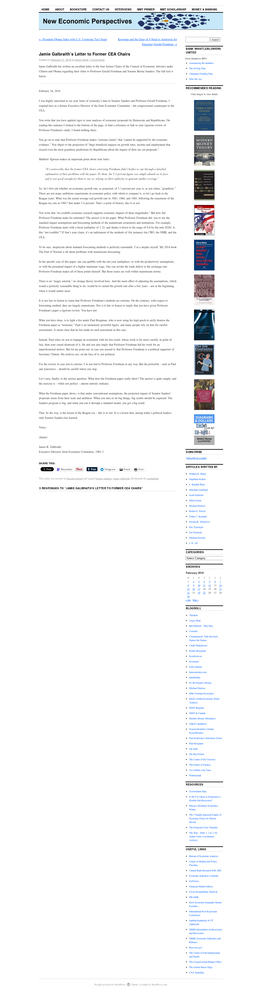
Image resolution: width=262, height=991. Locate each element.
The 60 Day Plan (197, 68)
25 (204, 592)
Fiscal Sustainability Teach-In (203, 891)
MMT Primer (146, 9)
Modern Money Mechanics (202, 718)
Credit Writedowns (198, 645)
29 (188, 596)
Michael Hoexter (197, 537)
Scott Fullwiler (196, 495)
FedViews (194, 881)
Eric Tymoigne (196, 527)
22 (188, 592)
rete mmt (193, 748)
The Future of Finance (200, 764)
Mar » (196, 600)
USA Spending (196, 972)
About (59, 9)
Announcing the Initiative (201, 63)
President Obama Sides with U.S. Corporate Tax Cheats (73, 39)
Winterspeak (195, 775)
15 (188, 588)
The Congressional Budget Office (205, 961)
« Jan (188, 600)
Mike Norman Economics (201, 693)
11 (204, 585)
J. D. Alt (193, 543)
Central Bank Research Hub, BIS (205, 870)
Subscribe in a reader (196, 458)
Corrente (193, 631)
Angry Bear (195, 620)
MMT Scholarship (173, 9)
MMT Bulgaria (196, 707)
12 (209, 585)
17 (199, 588)
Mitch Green (195, 500)
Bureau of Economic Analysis (203, 856)
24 (199, 592)
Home (46, 9)
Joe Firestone (195, 532)
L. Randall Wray (197, 484)
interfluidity (194, 677)
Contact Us (100, 9)
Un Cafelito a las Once (200, 770)
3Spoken (193, 615)
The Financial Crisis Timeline (203, 827)
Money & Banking (204, 9)
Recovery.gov (195, 947)
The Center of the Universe (202, 759)
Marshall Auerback (198, 489)
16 (193, 588)
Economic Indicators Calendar (203, 875)
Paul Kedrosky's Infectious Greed (205, 738)
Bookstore (78, 9)
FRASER (194, 897)
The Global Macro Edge (200, 967)
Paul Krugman (196, 743)
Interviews (123, 9)
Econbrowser (195, 656)
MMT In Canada (197, 713)
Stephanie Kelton (197, 479)
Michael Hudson (197, 505)
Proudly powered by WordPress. (110, 984)
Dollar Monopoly (197, 650)
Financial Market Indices (201, 886)
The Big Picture (196, 754)
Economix (194, 661)
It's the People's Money (200, 682)
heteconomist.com (198, 672)
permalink (153, 478)
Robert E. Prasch (197, 511)
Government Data (197, 791)
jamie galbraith (121, 478)
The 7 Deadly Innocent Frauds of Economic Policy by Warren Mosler (205, 818)
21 (220, 588)
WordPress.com (159, 984)
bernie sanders (104, 478)
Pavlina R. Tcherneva (199, 521)
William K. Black (197, 473)
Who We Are (195, 79)
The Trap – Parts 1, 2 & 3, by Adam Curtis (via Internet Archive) (203, 836)
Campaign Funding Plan (201, 73)
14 (220, 585)
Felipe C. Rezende (198, 516)
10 (199, 585)
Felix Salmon (195, 666)
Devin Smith (82, 59)
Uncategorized (74, 478)
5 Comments (97, 59)
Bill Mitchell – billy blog (201, 625)
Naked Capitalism (197, 723)
